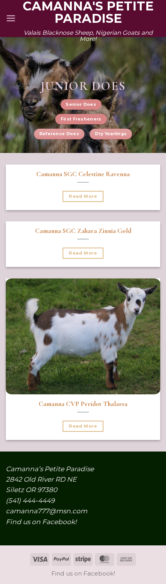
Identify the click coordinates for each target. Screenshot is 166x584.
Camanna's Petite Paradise (88, 12)
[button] (11, 18)
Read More (83, 196)
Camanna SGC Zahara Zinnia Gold (83, 231)
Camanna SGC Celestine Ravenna (83, 174)
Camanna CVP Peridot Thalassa (83, 404)
